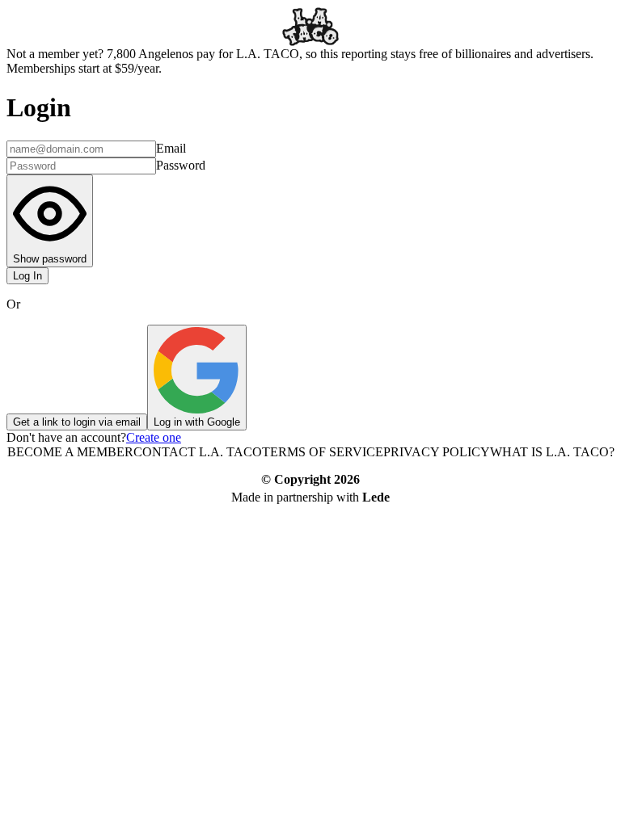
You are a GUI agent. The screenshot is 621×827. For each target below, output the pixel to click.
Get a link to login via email (77, 422)
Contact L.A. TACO (197, 452)
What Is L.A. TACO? (552, 452)
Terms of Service (322, 452)
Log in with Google (197, 422)
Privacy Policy (436, 452)
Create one (153, 437)
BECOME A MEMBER (70, 452)
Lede (376, 497)
